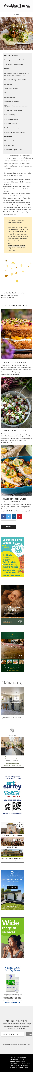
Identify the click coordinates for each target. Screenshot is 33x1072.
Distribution (13, 1063)
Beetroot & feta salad (13, 431)
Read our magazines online (18, 1057)
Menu (17, 14)
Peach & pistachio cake (13, 362)
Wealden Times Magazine (17, 1061)
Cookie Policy (26, 1063)
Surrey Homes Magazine (17, 1059)
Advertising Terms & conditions (19, 1065)
